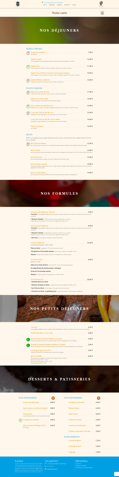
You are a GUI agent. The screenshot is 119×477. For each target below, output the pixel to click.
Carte (45, 5)
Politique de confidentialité (84, 468)
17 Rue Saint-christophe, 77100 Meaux (53, 2)
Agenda (59, 5)
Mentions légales (82, 466)
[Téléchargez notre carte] (102, 13)
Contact (67, 5)
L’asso (74, 5)
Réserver (52, 5)
